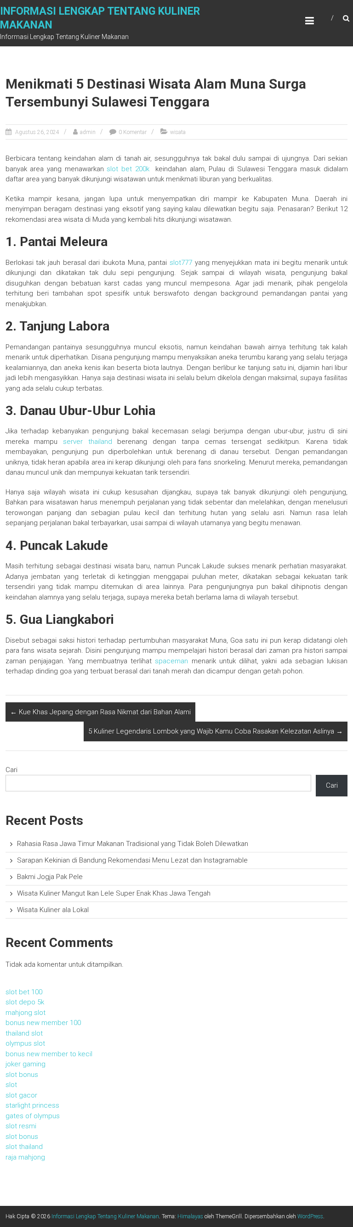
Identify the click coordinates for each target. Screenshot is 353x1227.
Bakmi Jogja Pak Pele (50, 877)
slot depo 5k (25, 1002)
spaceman (171, 661)
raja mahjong (25, 1157)
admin (88, 132)
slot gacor (21, 1095)
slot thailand (24, 1147)
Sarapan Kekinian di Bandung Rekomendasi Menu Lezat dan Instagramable (132, 860)
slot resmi (21, 1126)
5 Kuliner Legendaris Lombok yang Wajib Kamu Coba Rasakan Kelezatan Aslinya (215, 731)
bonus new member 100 (43, 1023)
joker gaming (26, 1064)
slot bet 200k (128, 169)
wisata (178, 132)
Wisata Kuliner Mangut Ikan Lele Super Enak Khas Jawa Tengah (114, 893)
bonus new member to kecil (49, 1054)
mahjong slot (26, 1012)
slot (11, 1085)
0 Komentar (133, 132)
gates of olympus (33, 1116)
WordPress (310, 1216)
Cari (11, 770)
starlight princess (32, 1105)
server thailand (87, 441)
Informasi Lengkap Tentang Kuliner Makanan (105, 1216)
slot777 (181, 262)
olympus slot (25, 1043)
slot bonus (22, 1074)
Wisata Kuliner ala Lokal (53, 910)
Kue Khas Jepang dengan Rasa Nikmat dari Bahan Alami (100, 712)
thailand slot (24, 1033)
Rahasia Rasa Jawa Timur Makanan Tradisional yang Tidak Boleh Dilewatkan (132, 844)
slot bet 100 (24, 992)
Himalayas (190, 1216)
